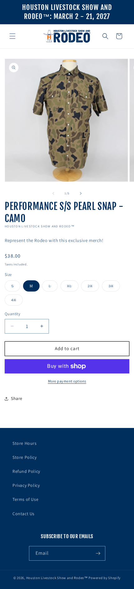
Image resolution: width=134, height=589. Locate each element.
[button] (12, 36)
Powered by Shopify (105, 578)
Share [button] (16, 398)
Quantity (12, 313)
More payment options (67, 381)
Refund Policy (26, 471)
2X (93, 287)
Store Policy (24, 457)
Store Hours (24, 443)
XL (73, 287)
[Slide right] (81, 193)
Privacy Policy (26, 485)
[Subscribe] (98, 553)
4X (17, 301)
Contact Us (23, 513)
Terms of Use (25, 499)
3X (114, 287)
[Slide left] (53, 193)
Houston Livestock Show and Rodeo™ (57, 578)
